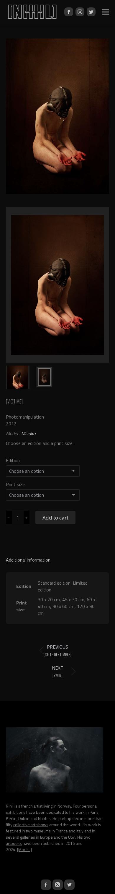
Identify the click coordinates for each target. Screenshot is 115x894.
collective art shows (30, 824)
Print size (15, 484)
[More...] (24, 849)
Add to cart (55, 517)
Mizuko (28, 433)
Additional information (28, 559)
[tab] (57, 557)
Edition (13, 460)
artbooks (14, 843)
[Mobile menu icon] (105, 12)
